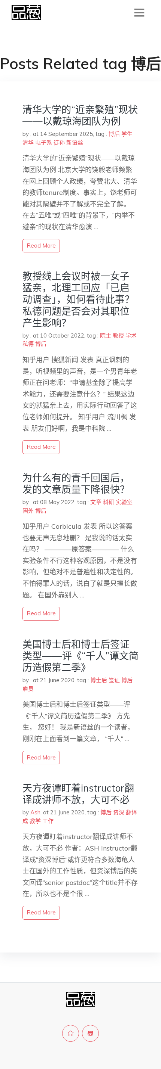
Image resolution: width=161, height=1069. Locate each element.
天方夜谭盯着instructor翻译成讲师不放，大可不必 (78, 794)
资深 (118, 812)
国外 (28, 510)
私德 (28, 343)
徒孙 (59, 142)
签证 (114, 680)
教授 (118, 335)
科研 (108, 502)
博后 (114, 133)
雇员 (28, 688)
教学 (35, 820)
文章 (95, 502)
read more (41, 245)
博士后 (98, 680)
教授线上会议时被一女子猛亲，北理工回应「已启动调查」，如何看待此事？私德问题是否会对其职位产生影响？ (78, 299)
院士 (105, 335)
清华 (28, 142)
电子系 (43, 142)
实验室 (124, 502)
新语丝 (74, 142)
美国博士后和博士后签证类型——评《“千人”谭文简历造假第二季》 (80, 656)
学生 (127, 133)
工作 (48, 820)
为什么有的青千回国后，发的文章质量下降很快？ (76, 483)
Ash (35, 812)
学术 (131, 335)
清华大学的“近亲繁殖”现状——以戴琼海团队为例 (80, 115)
